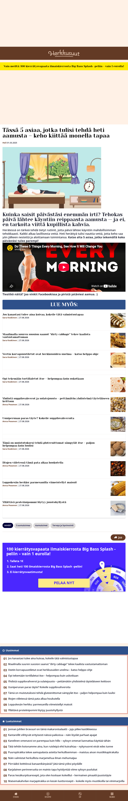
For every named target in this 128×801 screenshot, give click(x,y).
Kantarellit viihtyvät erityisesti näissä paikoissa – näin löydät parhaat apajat (52, 735)
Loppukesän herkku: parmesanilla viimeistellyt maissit (39, 482)
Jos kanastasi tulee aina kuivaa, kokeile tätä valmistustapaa (43, 314)
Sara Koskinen (9, 317)
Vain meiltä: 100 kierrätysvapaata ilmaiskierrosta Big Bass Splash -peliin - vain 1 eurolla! (64, 66)
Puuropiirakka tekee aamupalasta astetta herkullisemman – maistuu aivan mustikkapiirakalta (63, 752)
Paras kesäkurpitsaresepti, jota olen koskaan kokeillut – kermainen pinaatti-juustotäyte (59, 775)
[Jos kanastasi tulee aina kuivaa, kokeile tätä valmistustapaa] (118, 320)
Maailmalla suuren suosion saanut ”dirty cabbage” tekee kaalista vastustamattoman (46, 336)
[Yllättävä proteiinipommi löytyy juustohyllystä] (118, 508)
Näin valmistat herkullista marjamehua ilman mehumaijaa (42, 758)
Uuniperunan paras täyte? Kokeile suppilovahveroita (38, 418)
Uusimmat (12, 650)
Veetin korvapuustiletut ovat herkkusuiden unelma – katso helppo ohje (50, 354)
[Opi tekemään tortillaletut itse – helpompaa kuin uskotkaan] (118, 384)
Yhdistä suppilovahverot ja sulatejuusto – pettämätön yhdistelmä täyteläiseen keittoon (55, 400)
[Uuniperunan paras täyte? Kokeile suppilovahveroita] (118, 424)
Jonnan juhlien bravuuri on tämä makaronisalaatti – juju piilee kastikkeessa (52, 729)
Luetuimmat (14, 721)
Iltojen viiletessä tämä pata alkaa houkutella (32, 462)
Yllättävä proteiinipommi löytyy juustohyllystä (34, 502)
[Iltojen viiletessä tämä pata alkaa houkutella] (118, 468)
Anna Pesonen (9, 404)
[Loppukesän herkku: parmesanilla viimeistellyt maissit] (118, 488)
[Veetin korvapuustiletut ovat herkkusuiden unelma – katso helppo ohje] (118, 360)
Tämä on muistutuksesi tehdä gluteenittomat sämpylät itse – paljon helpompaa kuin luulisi (48, 444)
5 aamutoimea (23, 525)
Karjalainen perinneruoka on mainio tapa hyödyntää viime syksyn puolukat (52, 769)
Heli (4, 142)
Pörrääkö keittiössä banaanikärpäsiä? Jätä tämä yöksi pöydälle (45, 763)
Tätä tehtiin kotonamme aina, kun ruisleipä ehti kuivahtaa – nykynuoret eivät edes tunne (60, 746)
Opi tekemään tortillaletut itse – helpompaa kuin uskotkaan (43, 378)
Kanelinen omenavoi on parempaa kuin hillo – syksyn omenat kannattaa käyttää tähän (59, 740)
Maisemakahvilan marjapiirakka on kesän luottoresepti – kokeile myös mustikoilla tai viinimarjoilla (66, 781)
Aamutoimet (41, 525)
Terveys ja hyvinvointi (63, 525)
